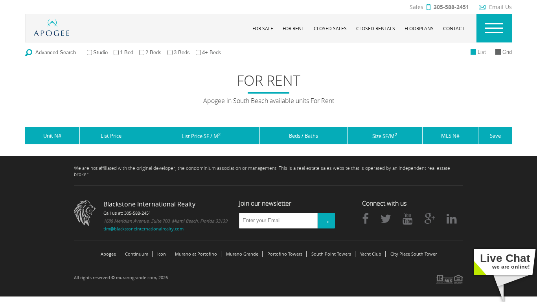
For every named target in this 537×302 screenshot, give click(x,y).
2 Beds (153, 52)
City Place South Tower (413, 254)
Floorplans (419, 28)
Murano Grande (242, 254)
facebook (365, 219)
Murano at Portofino (196, 254)
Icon (161, 254)
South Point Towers (331, 254)
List (482, 52)
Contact (454, 28)
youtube (408, 219)
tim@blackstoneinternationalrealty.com (143, 229)
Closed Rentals (375, 28)
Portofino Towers (284, 254)
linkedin (452, 219)
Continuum (136, 254)
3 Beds (182, 52)
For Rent (293, 28)
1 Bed (126, 52)
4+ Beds (211, 52)
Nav (494, 28)
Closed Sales (330, 28)
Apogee (108, 254)
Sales (439, 7)
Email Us (500, 7)
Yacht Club (370, 254)
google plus (429, 219)
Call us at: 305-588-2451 (127, 213)
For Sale (262, 28)
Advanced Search (55, 52)
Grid (507, 52)
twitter (385, 219)
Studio (100, 52)
